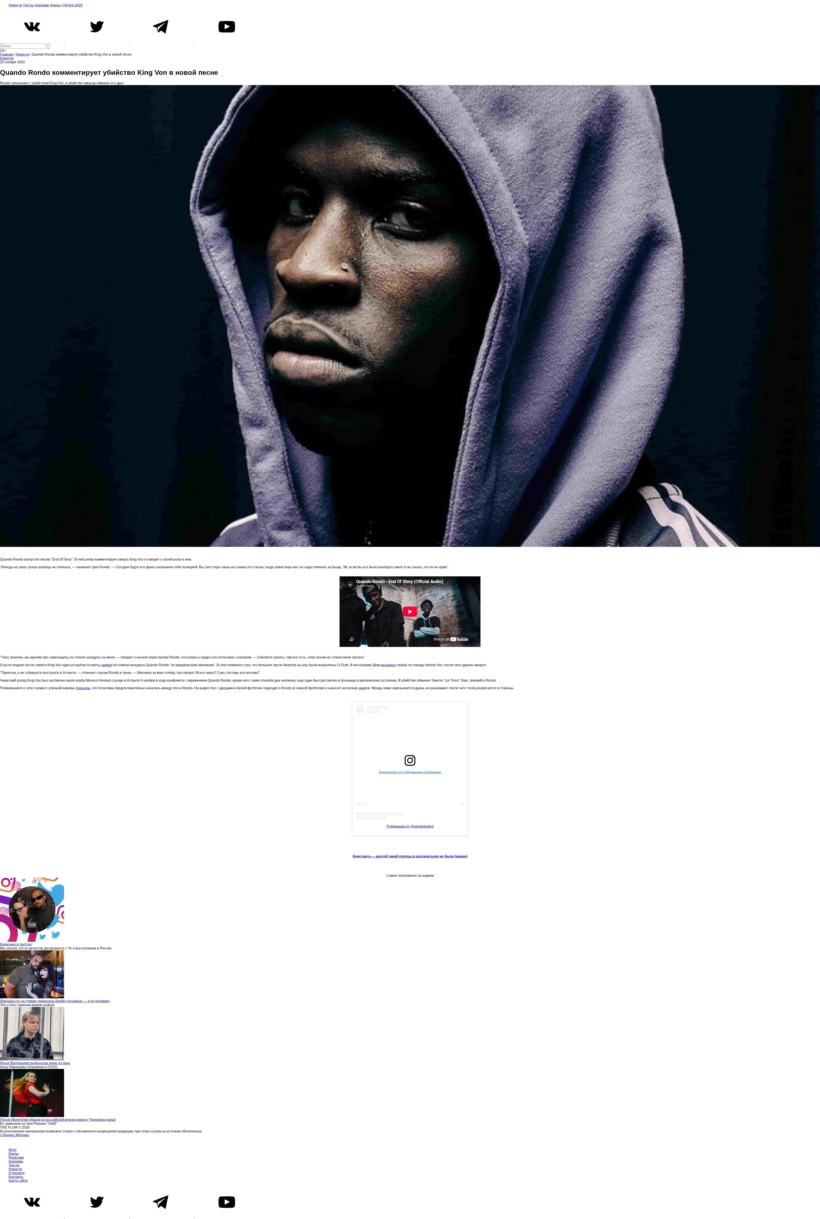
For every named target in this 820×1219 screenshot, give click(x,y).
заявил (106, 665)
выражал (388, 665)
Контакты (16, 1177)
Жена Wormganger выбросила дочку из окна (35, 1063)
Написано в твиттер (16, 944)
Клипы (55, 5)
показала (83, 688)
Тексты (28, 5)
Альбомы (42, 5)
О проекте (17, 1173)
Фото (12, 1150)
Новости (15, 5)
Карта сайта (18, 1180)
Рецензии (16, 1157)
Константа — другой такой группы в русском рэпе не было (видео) (410, 856)
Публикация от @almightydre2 (410, 826)
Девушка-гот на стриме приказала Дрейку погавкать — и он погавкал (55, 1001)
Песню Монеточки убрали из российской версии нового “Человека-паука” (58, 1120)
